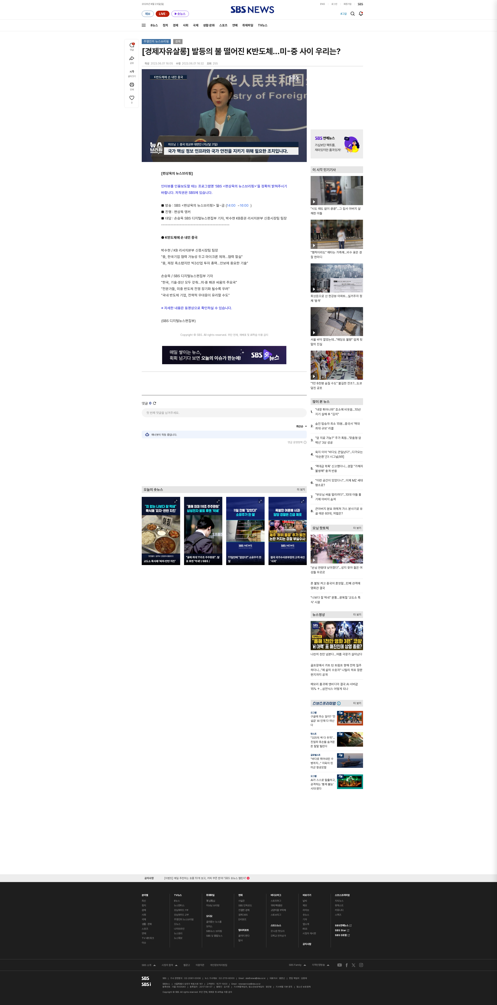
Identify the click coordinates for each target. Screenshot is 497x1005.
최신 (144, 900)
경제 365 (243, 914)
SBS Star (340, 930)
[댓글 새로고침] (154, 403)
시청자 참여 (170, 966)
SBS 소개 (149, 966)
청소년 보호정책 (303, 987)
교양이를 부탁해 (278, 910)
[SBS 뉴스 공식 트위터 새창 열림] (353, 965)
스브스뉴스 (276, 924)
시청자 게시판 (309, 933)
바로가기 (307, 894)
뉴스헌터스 (179, 905)
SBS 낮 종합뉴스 (214, 935)
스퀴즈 (338, 914)
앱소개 (306, 924)
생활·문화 (209, 25)
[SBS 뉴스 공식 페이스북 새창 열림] (347, 965)
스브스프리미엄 (342, 894)
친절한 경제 (243, 910)
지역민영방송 (320, 965)
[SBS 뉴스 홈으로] (252, 9)
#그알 (344, 13)
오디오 (209, 915)
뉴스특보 (178, 938)
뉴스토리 (178, 933)
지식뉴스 (339, 900)
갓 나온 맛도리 (277, 931)
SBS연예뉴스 (341, 925)
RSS (305, 928)
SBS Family (297, 965)
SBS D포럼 (341, 935)
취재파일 (247, 25)
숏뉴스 (306, 914)
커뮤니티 (339, 910)
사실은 (241, 900)
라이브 (306, 910)
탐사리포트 (243, 929)
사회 (185, 25)
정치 (165, 25)
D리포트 (242, 919)
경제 (175, 25)
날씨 (305, 900)
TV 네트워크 (148, 938)
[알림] (361, 13)
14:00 (231, 205)
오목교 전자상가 (278, 935)
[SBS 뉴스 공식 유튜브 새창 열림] (339, 965)
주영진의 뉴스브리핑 (156, 41)
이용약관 (200, 965)
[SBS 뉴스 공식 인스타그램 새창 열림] (361, 965)
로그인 (334, 4)
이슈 (144, 942)
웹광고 (186, 965)
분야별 (145, 894)
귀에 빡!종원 (276, 905)
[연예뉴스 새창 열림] (337, 144)
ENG (322, 4)
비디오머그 (276, 894)
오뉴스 (177, 924)
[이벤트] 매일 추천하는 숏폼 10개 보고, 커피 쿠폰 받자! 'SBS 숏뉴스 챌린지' (205, 877)
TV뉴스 (263, 25)
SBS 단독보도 (245, 905)
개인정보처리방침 (218, 965)
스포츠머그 (276, 900)
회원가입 (347, 4)
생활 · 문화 (147, 924)
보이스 (209, 926)
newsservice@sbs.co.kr (249, 984)
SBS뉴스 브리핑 (214, 931)
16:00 (244, 205)
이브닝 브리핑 (212, 905)
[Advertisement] (224, 465)
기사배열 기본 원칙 (284, 987)
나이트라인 (179, 928)
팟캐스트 (339, 905)
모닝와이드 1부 (181, 910)
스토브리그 (276, 914)
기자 (305, 919)
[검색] (353, 14)
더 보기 (300, 488)
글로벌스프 (315, 755)
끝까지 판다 (243, 935)
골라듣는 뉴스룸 (214, 921)
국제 (195, 25)
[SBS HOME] (360, 4)
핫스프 (313, 733)
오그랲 (313, 712)
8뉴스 (154, 25)
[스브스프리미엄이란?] (340, 703)
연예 (235, 25)
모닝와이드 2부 (181, 914)
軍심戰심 (210, 900)
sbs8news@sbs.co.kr (256, 978)
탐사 (240, 940)
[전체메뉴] (143, 25)
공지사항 (307, 944)
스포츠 (223, 25)
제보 (305, 905)
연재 (240, 894)
